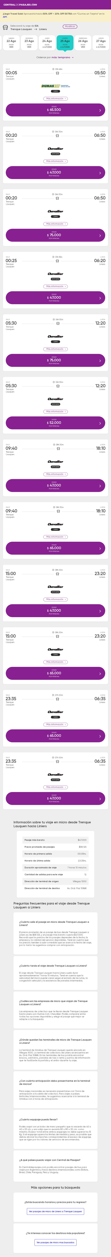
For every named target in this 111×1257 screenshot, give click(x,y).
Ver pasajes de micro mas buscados (55, 1242)
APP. (5, 17)
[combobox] (63, 57)
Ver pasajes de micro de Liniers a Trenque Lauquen (55, 1211)
